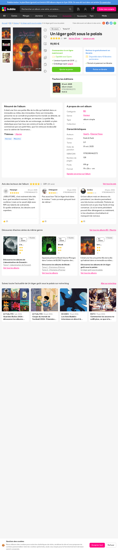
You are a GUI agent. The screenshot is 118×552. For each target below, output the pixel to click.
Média (104, 16)
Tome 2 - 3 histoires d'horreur (53, 270)
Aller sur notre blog (108, 283)
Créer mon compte (106, 9)
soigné (70, 64)
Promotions (52, 16)
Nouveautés (82, 16)
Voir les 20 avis (74, 38)
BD (4, 16)
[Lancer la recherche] (70, 9)
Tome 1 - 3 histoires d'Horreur (53, 267)
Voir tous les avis (109, 184)
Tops (92, 16)
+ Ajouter (18, 134)
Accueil (4, 23)
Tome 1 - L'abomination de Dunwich (17, 265)
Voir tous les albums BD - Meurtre (103, 230)
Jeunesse (39, 16)
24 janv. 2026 (110, 190)
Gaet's (86, 134)
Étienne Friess (96, 134)
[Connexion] (85, 9)
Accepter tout (97, 545)
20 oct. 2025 (32, 190)
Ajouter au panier (66, 69)
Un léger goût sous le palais (31, 23)
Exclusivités (67, 16)
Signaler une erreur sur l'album (79, 174)
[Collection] (78, 9)
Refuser (111, 545)
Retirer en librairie (100, 69)
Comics (14, 16)
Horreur (16, 23)
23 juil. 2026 (71, 190)
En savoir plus (105, 2)
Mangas (26, 16)
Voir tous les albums (11, 268)
